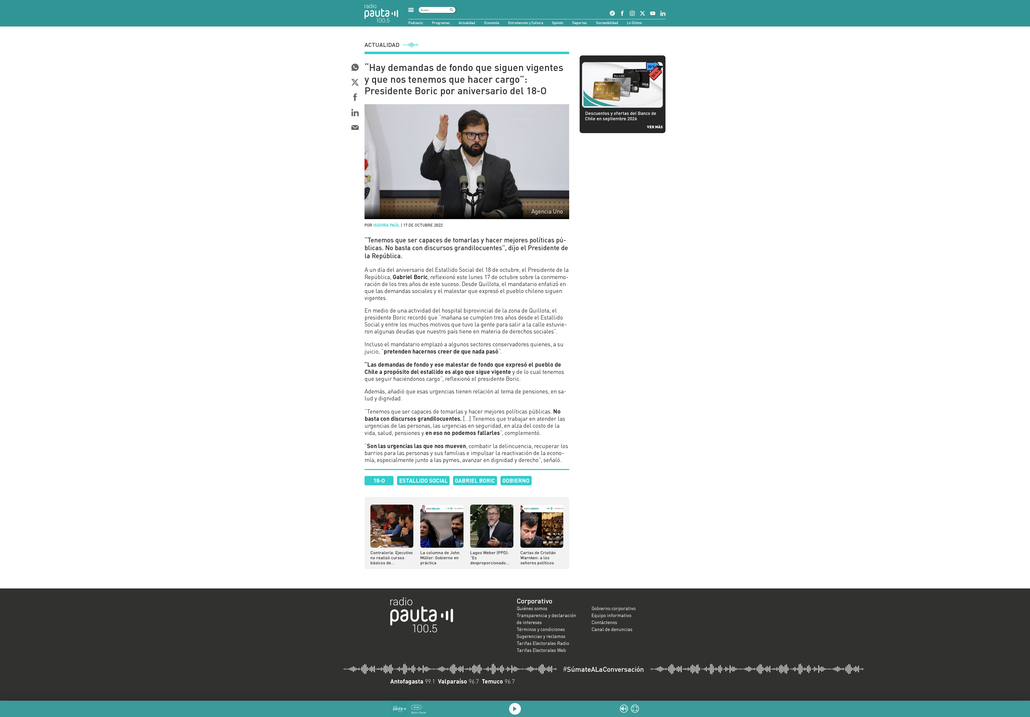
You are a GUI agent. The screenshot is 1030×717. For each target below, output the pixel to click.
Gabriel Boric (475, 480)
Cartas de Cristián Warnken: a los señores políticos (538, 557)
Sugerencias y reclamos (541, 636)
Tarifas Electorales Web (541, 650)
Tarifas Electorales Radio (543, 643)
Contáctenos (604, 622)
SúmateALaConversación (603, 669)
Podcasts (415, 23)
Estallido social (423, 480)
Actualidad (467, 23)
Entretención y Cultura (525, 23)
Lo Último (634, 23)
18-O (379, 480)
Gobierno (515, 480)
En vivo (417, 707)
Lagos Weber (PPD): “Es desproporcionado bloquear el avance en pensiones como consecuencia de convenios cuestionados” (489, 557)
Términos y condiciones (541, 629)
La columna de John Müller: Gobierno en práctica (439, 557)
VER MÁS (655, 126)
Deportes (579, 23)
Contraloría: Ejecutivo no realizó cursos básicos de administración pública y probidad (391, 557)
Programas (441, 23)
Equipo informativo (611, 615)
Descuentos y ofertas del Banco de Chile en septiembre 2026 (620, 116)
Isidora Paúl (386, 225)
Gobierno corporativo (613, 608)
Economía (491, 23)
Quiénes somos (532, 608)
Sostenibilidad (607, 23)
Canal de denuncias (611, 629)
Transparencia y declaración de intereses (546, 619)
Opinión (557, 23)
